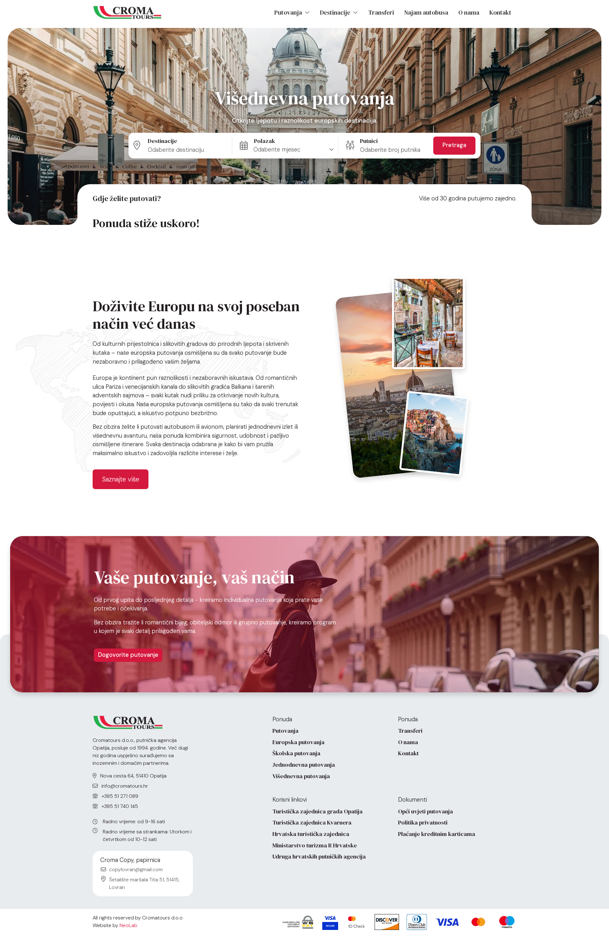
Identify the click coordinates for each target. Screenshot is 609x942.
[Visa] (330, 921)
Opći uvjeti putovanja (425, 811)
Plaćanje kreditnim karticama (436, 834)
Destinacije (335, 12)
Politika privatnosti (423, 822)
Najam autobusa (426, 12)
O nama (468, 12)
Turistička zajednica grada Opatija (317, 811)
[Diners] (417, 921)
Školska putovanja (296, 753)
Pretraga (454, 145)
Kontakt (500, 12)
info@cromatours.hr (124, 786)
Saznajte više (120, 479)
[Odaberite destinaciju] (183, 146)
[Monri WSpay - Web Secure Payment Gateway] (298, 921)
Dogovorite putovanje (128, 655)
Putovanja (288, 12)
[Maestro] (506, 921)
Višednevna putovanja (301, 776)
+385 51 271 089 (119, 796)
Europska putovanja (298, 742)
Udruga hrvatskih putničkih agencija (319, 856)
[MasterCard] (356, 921)
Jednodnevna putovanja (303, 765)
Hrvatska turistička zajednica (310, 834)
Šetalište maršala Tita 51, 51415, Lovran (144, 883)
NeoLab (128, 925)
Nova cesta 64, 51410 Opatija (133, 775)
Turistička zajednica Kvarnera (311, 822)
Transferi (381, 12)
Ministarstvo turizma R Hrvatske (314, 845)
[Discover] (387, 921)
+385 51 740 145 (119, 806)
